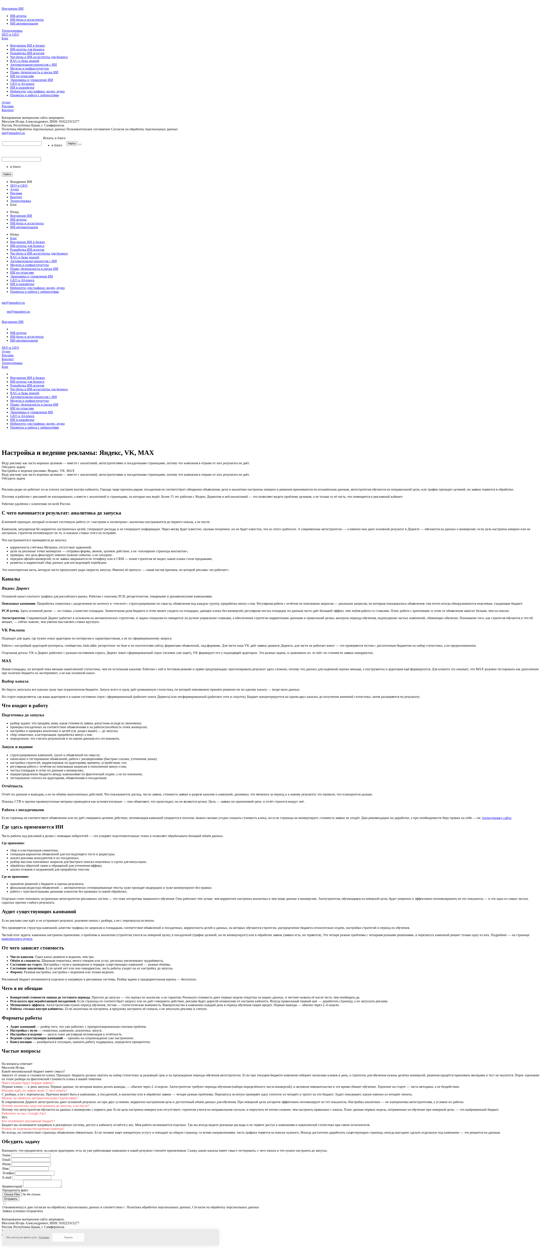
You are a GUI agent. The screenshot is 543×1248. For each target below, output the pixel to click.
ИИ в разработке (22, 87)
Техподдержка (12, 30)
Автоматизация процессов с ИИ (33, 64)
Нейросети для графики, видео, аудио (37, 91)
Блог (5, 38)
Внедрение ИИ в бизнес (27, 45)
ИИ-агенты (18, 16)
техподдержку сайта (496, 818)
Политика (44, 1237)
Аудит (6, 102)
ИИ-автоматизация (24, 23)
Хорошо (68, 1237)
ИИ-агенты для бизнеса (27, 49)
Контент (8, 110)
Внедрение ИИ (13, 8)
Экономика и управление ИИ (31, 80)
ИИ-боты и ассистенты (27, 19)
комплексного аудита (17, 939)
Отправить (11, 1198)
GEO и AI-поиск (22, 84)
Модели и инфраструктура (29, 68)
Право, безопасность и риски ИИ (34, 72)
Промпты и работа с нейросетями (34, 95)
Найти (72, 143)
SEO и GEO (10, 34)
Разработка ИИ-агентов (27, 53)
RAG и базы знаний (24, 61)
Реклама (8, 106)
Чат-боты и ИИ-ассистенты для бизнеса (39, 57)
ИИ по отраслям (22, 76)
